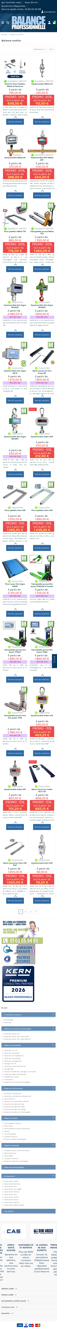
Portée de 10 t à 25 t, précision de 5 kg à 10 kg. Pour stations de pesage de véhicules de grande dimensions (15, 601)
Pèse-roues (8, 1126)
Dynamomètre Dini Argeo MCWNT (15, 438)
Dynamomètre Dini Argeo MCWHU (42, 306)
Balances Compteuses (13, 1061)
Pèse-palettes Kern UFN (42, 510)
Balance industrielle (13, 1045)
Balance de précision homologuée (17, 1112)
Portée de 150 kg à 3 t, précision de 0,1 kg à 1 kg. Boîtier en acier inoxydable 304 (15, 388)
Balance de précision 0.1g (14, 1104)
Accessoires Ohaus (11, 1200)
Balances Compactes (12, 1058)
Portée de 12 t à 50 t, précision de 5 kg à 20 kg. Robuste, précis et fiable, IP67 (15, 322)
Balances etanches (11, 1053)
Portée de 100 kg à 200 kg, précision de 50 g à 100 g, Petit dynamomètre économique (42, 109)
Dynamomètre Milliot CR (42, 84)
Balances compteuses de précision (17, 1096)
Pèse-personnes (10, 1153)
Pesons (7, 1131)
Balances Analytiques (13, 1093)
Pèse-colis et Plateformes (13, 1056)
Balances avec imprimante (14, 1066)
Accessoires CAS (10, 1186)
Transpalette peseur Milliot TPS (42, 232)
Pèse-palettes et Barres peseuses (17, 1129)
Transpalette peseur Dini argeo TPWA (42, 651)
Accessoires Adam (11, 1181)
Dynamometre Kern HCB (42, 863)
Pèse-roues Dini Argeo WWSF (15, 585)
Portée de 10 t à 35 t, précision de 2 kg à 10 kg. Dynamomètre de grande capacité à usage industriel (42, 322)
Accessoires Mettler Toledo (14, 1205)
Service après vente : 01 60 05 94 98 (21, 9)
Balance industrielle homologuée (17, 1082)
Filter (54, 660)
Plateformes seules (11, 1077)
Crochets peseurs (11, 1137)
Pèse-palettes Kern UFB (15, 510)
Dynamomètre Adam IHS (15, 789)
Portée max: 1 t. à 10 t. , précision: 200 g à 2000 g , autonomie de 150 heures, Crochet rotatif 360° (15, 815)
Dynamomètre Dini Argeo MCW (15, 372)
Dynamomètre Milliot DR (14, 158)
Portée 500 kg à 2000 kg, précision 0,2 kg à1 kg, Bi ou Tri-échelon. (15, 667)
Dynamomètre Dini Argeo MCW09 (15, 306)
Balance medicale (12, 1145)
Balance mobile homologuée (15, 1139)
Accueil (4, 1008)
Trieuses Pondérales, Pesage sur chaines (20, 1072)
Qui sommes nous (11, 2)
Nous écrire (31, 2)
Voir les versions (15, 122)
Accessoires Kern (10, 1194)
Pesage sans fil (10, 1064)
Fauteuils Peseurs (11, 1158)
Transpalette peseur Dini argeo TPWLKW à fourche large (42, 586)
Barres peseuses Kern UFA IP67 (15, 864)
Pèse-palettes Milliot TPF (15, 231)
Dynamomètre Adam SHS (42, 437)
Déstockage (8, 1020)
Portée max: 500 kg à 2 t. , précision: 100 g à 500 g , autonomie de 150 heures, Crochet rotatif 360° (42, 741)
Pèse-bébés (8, 1156)
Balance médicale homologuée (16, 1161)
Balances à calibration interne (16, 1101)
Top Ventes (9, 1211)
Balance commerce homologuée (18, 1029)
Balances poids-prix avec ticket (16, 1036)
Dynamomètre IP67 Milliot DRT (42, 159)
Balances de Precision (14, 1088)
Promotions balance (13, 1015)
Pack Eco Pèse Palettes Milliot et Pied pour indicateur (15, 86)
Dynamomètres (10, 1134)
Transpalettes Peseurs (13, 1123)
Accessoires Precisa (11, 1202)
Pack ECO (7, 1022)
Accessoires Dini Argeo (12, 1189)
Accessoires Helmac (11, 1192)
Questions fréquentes (13, 5)
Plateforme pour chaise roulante (16, 1150)
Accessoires (10, 1176)
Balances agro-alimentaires (15, 1074)
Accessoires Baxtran (12, 1184)
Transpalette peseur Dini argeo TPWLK (15, 651)
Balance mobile (11, 1118)
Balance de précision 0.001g (14, 1109)
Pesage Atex (9, 1069)
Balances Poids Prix (12, 1034)
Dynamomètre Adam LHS (42, 715)
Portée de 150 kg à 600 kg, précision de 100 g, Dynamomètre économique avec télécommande (15, 183)
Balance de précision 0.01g (14, 1107)
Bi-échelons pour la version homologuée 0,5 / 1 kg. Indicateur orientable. (42, 667)
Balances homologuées (14, 1167)
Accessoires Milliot (11, 1197)
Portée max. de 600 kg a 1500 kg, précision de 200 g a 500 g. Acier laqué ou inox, (42, 536)
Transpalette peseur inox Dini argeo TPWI (15, 716)
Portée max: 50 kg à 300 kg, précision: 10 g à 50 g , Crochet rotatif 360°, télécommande (42, 462)
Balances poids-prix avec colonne (17, 1039)
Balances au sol (10, 1050)
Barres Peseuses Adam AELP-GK (42, 790)
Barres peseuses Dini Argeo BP (42, 372)
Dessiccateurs (9, 1099)
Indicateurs (8, 1079)
